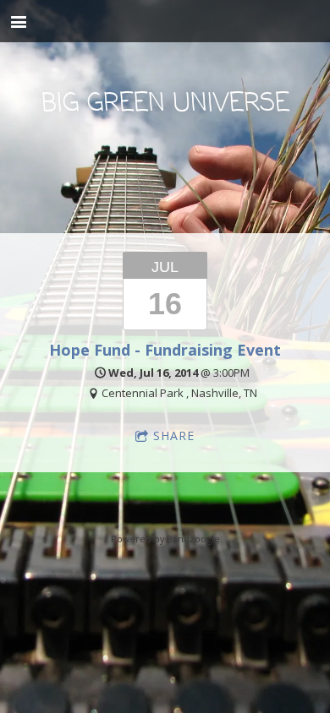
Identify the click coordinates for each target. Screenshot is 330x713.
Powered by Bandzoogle (165, 538)
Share (174, 435)
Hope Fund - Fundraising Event (165, 350)
